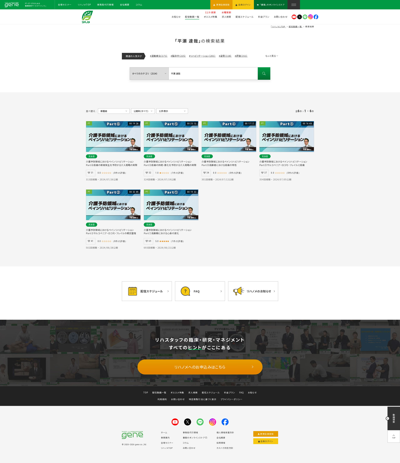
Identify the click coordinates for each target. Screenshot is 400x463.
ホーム (164, 432)
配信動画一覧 (159, 392)
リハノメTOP (167, 447)
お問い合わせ (178, 399)
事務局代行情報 (190, 432)
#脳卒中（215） (178, 55)
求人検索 (193, 392)
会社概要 (221, 437)
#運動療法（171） (159, 55)
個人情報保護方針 (225, 432)
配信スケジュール (211, 392)
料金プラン (229, 392)
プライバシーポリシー (231, 399)
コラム (186, 442)
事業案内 (165, 437)
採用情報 (221, 442)
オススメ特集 (177, 392)
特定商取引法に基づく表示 (202, 399)
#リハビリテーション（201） (202, 55)
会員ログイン (266, 441)
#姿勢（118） (225, 55)
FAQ (241, 392)
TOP (145, 392)
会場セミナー (167, 442)
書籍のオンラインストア (194, 437)
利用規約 (162, 399)
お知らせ (252, 392)
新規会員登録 (267, 433)
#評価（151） (241, 55)
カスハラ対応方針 (225, 447)
